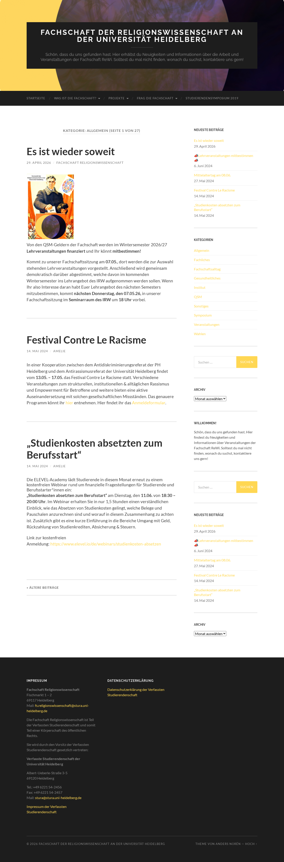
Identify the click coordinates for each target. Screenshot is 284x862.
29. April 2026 (39, 162)
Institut (199, 287)
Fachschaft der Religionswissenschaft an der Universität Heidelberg (142, 35)
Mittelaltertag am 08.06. (212, 175)
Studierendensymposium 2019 (212, 98)
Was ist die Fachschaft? (75, 98)
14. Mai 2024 (37, 351)
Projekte (116, 98)
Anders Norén (228, 844)
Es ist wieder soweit (71, 151)
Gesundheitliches (207, 278)
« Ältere (43, 587)
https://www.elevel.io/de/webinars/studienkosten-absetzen (105, 543)
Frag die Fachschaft (155, 98)
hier (69, 402)
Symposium (203, 315)
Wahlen (200, 334)
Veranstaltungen (206, 324)
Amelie (59, 351)
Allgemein (201, 250)
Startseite (36, 98)
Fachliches (202, 260)
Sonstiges (201, 306)
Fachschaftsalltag (207, 269)
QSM (198, 297)
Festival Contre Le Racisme (86, 340)
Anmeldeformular (148, 402)
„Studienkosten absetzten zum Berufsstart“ (217, 207)
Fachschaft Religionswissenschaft (90, 162)
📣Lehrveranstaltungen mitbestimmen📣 (223, 157)
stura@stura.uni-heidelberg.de (58, 798)
